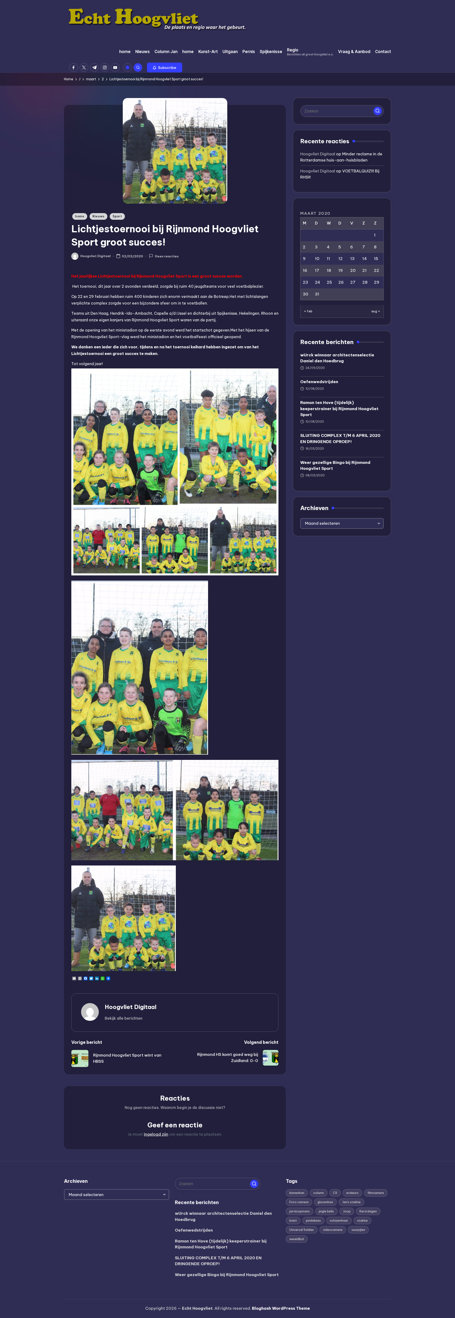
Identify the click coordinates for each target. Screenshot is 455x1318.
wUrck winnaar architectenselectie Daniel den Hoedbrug (337, 357)
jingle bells (326, 1211)
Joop (346, 1211)
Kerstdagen (368, 1211)
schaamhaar (339, 1220)
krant (293, 1220)
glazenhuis (325, 1202)
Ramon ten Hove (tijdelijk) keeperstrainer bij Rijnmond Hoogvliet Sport (339, 408)
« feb (308, 311)
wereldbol (296, 1239)
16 (305, 270)
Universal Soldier (301, 1230)
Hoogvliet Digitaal (130, 1006)
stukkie (362, 1220)
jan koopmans (299, 1211)
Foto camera (299, 1202)
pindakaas (313, 1220)
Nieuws (98, 216)
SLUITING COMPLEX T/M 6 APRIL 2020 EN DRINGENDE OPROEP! (340, 438)
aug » (375, 311)
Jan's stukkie (351, 1202)
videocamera (332, 1230)
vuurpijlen (358, 1230)
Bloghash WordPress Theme (281, 1308)
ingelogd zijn (156, 1134)
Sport (117, 216)
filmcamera (376, 1193)
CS (335, 1193)
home (79, 216)
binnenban (296, 1193)
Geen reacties (167, 256)
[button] (164, 67)
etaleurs (352, 1193)
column (318, 1193)
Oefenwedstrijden (319, 381)
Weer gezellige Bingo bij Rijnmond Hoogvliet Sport (335, 465)
